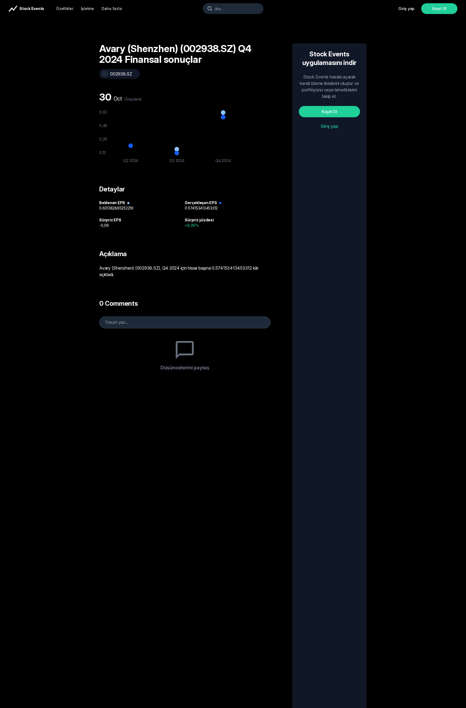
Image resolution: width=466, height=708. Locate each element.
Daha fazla (112, 8)
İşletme (87, 8)
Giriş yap (329, 126)
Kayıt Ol (439, 8)
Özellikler (64, 8)
